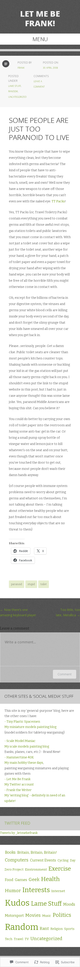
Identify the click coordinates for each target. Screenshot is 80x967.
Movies (33, 915)
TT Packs (58, 201)
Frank (21, 67)
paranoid (16, 584)
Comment (65, 674)
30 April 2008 (50, 67)
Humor (13, 890)
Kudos (17, 903)
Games (21, 879)
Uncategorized (17, 96)
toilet (43, 584)
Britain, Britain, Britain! (37, 852)
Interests (36, 890)
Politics (62, 915)
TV (27, 939)
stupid (31, 584)
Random (13, 91)
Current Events (43, 860)
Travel (18, 939)
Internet (58, 891)
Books (10, 852)
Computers (16, 860)
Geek (34, 879)
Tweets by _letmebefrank (19, 833)
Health (50, 879)
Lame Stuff (14, 86)
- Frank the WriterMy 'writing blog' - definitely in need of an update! (34, 795)
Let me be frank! (40, 18)
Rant (44, 928)
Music (46, 916)
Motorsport (14, 915)
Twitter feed (17, 823)
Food (9, 880)
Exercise (59, 868)
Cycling (63, 860)
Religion (56, 929)
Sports (69, 929)
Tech (8, 939)
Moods (69, 904)
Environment (36, 869)
